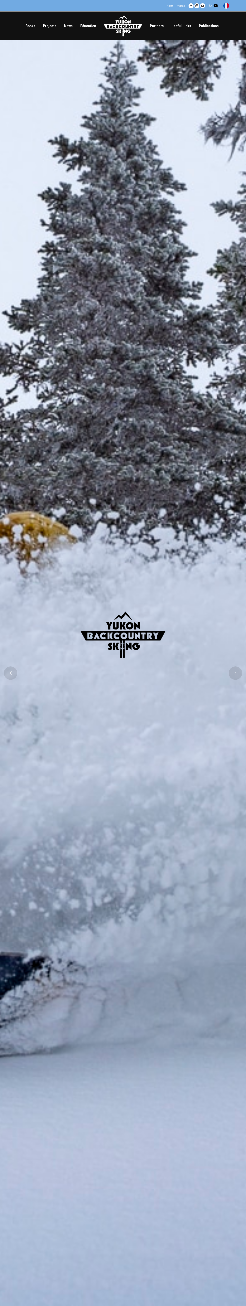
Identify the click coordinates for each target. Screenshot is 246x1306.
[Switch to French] (226, 6)
